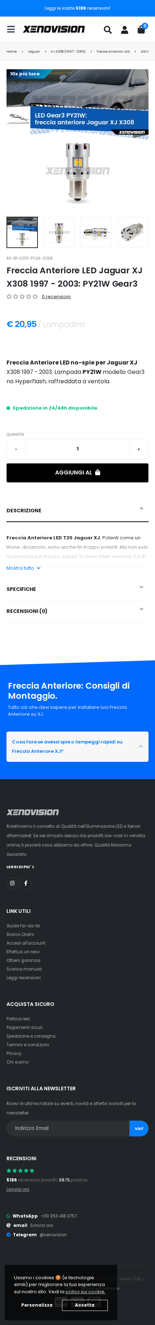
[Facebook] (26, 883)
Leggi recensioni (23, 978)
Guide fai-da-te (23, 926)
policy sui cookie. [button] (86, 1291)
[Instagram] (12, 883)
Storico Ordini (20, 934)
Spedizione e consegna (31, 1036)
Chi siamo (17, 1062)
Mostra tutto (20, 568)
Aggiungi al (74, 472)
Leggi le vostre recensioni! (77, 8)
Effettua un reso (23, 952)
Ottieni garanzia (23, 960)
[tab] (77, 511)
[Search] (108, 30)
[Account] (124, 30)
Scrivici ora (41, 1225)
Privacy (14, 1053)
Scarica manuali (24, 969)
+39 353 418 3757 (59, 1216)
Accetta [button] (84, 1305)
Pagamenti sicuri (24, 1027)
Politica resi (18, 1019)
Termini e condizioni (27, 1045)
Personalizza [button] (37, 1305)
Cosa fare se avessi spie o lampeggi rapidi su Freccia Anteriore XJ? (67, 746)
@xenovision (53, 1235)
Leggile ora (17, 1189)
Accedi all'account (25, 943)
